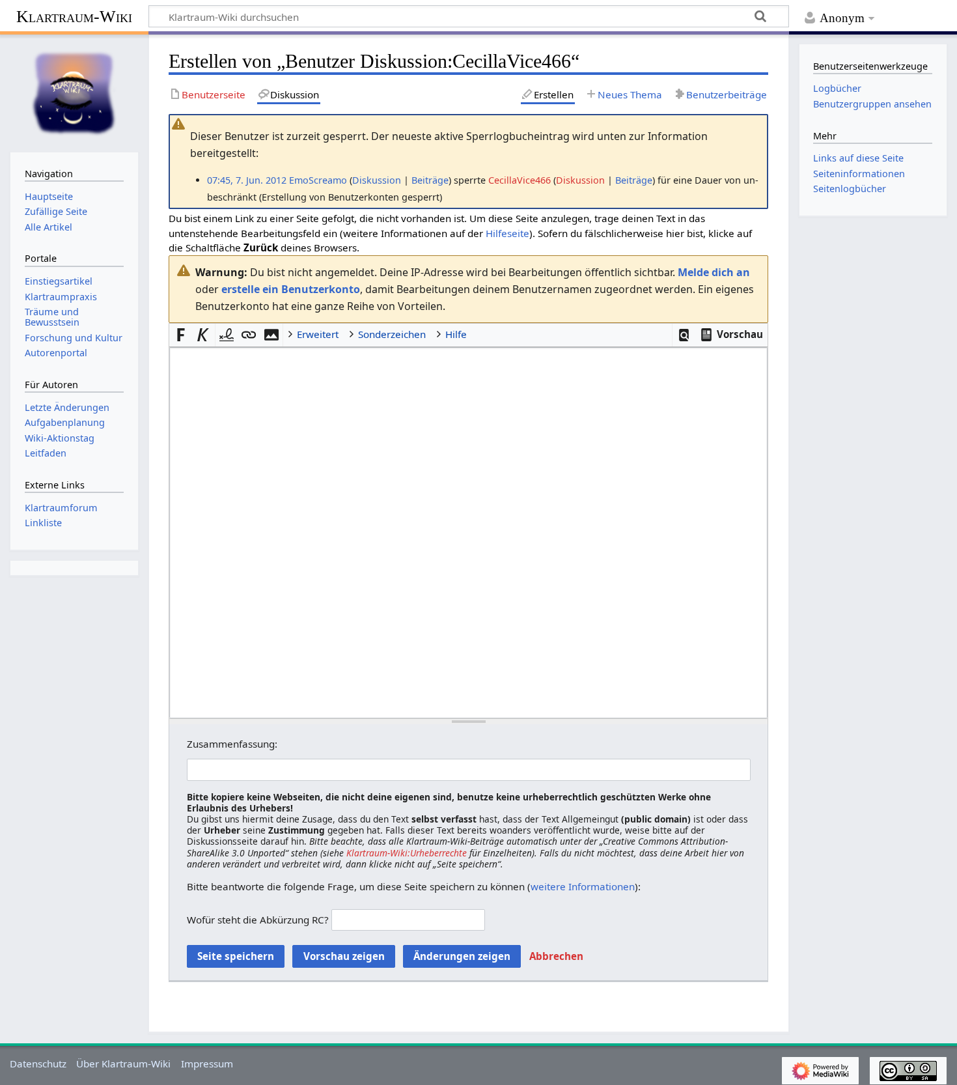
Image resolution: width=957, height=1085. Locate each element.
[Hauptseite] (74, 92)
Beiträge (430, 180)
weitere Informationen (583, 886)
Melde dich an (714, 272)
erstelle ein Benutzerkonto (290, 289)
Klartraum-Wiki (74, 16)
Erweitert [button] (318, 334)
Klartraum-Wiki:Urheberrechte (406, 853)
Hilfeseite (507, 233)
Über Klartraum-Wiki (123, 1063)
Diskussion (376, 180)
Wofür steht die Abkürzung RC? (258, 919)
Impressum (207, 1063)
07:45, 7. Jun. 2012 (246, 180)
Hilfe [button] (456, 334)
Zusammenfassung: (232, 743)
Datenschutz (38, 1063)
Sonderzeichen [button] (392, 334)
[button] (684, 335)
